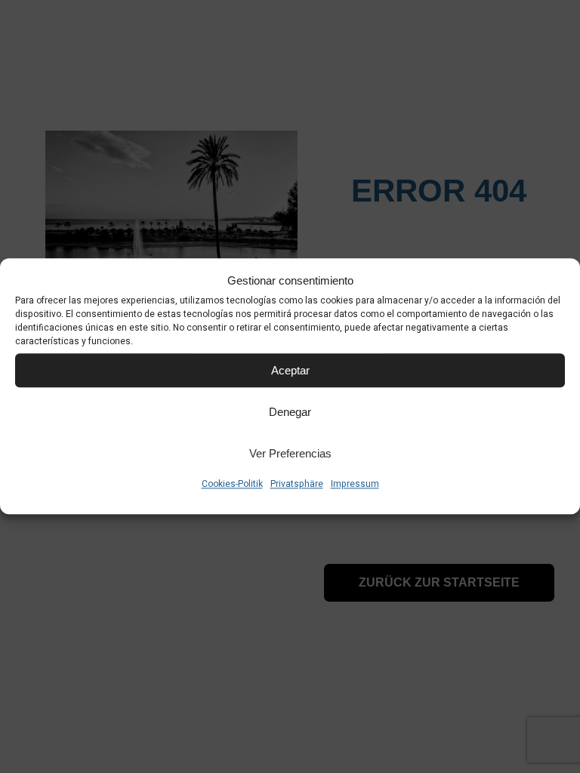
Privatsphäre (296, 484)
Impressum (355, 484)
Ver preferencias (290, 453)
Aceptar (290, 370)
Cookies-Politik (232, 484)
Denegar (290, 411)
